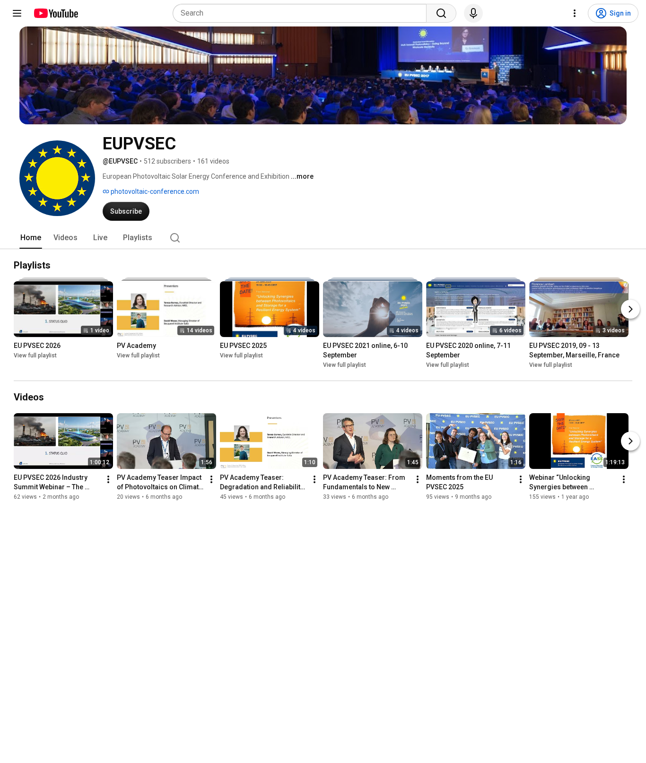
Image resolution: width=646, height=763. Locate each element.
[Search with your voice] (473, 13)
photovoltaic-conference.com (154, 191)
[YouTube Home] (55, 13)
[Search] (441, 13)
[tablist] (323, 237)
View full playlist (35, 355)
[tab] (30, 237)
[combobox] (302, 13)
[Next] (630, 309)
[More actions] (108, 479)
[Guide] (17, 13)
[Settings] (574, 13)
